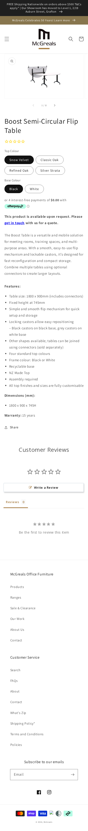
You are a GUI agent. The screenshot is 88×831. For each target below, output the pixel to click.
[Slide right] (54, 105)
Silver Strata (50, 170)
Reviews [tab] (12, 502)
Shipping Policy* (22, 723)
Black (13, 189)
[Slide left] (33, 105)
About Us (17, 629)
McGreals (48, 822)
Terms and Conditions (27, 734)
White (34, 189)
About (15, 691)
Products (17, 587)
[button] (7, 39)
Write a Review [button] (46, 487)
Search (15, 670)
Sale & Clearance (23, 608)
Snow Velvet (19, 160)
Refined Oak (19, 170)
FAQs (14, 681)
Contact (16, 640)
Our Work (17, 619)
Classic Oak (50, 160)
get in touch (14, 223)
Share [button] (14, 427)
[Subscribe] (72, 774)
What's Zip (18, 713)
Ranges (15, 597)
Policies (16, 745)
